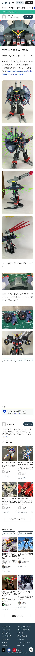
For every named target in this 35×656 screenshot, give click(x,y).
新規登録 (29, 3)
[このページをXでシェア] (3, 650)
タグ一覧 (20, 633)
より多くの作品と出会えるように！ (11, 12)
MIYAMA (10, 16)
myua (23, 602)
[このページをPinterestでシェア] (14, 650)
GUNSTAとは (6, 626)
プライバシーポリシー (24, 642)
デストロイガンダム (9, 360)
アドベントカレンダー (24, 626)
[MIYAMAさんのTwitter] (3, 441)
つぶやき (12, 8)
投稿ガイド (21, 645)
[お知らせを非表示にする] (32, 12)
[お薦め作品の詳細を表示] (32, 55)
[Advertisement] (17, 381)
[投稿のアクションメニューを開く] (15, 476)
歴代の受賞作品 (22, 636)
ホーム (4, 8)
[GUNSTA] (6, 3)
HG (8, 17)
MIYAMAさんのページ (17, 519)
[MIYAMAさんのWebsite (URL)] (11, 441)
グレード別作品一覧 (24, 630)
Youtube (4, 642)
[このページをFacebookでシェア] (9, 650)
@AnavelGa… (9, 566)
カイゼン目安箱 (6, 636)
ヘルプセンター (6, 630)
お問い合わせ (6, 633)
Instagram (5, 645)
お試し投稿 (21, 8)
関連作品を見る (17, 616)
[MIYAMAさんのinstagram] (7, 441)
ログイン (20, 3)
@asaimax (8, 604)
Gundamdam (25, 561)
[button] (13, 2)
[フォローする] (28, 17)
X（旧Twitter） (6, 639)
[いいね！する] (31, 649)
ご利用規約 (21, 639)
